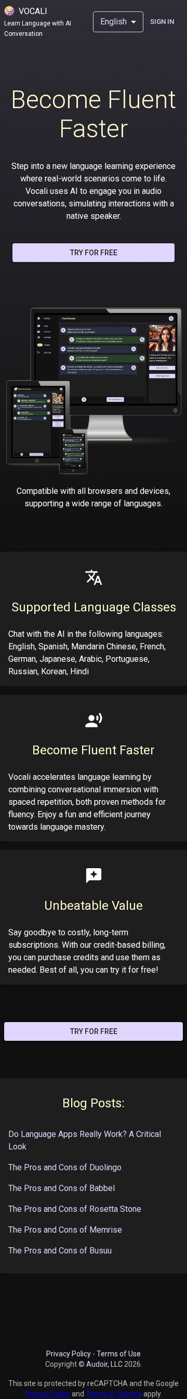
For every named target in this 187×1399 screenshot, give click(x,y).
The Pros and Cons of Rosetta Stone (74, 1209)
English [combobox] (113, 22)
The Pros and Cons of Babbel (61, 1188)
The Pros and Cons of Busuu (60, 1251)
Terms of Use (119, 1354)
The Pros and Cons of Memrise (65, 1230)
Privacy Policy (68, 1354)
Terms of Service (114, 1394)
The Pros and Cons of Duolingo (65, 1167)
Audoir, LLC (105, 1364)
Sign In (162, 21)
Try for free (93, 253)
